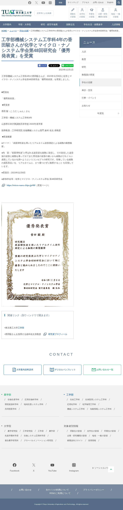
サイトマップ (73, 2)
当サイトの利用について (57, 490)
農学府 (52, 431)
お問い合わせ (98, 2)
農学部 (7, 394)
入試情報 (116, 24)
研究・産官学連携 (49, 24)
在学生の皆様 (82, 15)
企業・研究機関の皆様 (102, 15)
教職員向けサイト (75, 440)
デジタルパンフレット (65, 369)
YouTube (43, 2)
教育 (84, 59)
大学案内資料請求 (24, 369)
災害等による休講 (44, 13)
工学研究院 (28, 431)
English (110, 2)
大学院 (7, 426)
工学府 (41, 431)
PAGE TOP (111, 469)
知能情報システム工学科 (101, 409)
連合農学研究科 (11, 440)
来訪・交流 (87, 90)
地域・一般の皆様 (115, 15)
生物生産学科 (13, 400)
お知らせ (86, 105)
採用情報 (92, 440)
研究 (84, 67)
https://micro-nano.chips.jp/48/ (21, 185)
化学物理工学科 (89, 404)
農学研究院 (12, 431)
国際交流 (70, 24)
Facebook (29, 2)
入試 (84, 51)
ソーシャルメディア (103, 468)
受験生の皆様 (73, 15)
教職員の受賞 (88, 75)
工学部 (21, 327)
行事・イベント (89, 98)
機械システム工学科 (76, 409)
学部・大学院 (24, 24)
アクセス (85, 2)
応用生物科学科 (31, 400)
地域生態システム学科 (33, 404)
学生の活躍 (24, 31)
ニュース (13, 31)
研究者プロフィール (57, 334)
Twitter (36, 2)
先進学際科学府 (11, 436)
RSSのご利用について (60, 493)
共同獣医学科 (10, 409)
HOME (4, 31)
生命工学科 (75, 400)
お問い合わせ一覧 (104, 369)
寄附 (60, 3)
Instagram (50, 2)
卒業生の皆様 (91, 15)
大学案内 (7, 24)
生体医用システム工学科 (96, 400)
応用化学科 (72, 404)
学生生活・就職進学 (93, 24)
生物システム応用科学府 (34, 436)
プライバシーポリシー (93, 490)
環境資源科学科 (11, 404)
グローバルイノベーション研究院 (38, 440)
